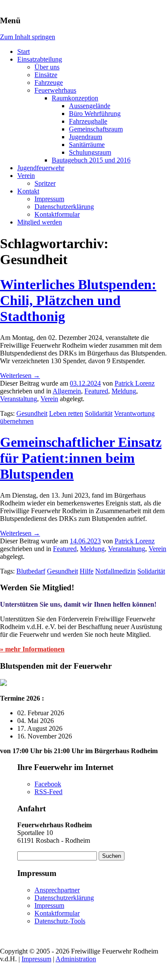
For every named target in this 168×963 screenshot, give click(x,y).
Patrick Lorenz (135, 383)
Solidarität (98, 413)
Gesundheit (31, 413)
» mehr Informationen (32, 649)
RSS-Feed (48, 791)
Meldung (124, 391)
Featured (96, 391)
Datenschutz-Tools (59, 921)
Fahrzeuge (48, 82)
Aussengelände (89, 105)
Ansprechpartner (57, 890)
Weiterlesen (20, 375)
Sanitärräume (87, 144)
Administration (76, 959)
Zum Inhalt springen (27, 37)
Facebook (47, 784)
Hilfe (86, 571)
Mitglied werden (39, 222)
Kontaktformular (57, 214)
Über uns (46, 67)
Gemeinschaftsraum (96, 129)
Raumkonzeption (75, 98)
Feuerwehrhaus (55, 90)
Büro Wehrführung (95, 113)
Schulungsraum (90, 152)
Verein (26, 175)
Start (23, 51)
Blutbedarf (30, 571)
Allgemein (67, 391)
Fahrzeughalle (88, 121)
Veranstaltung (18, 398)
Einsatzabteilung (39, 59)
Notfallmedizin (115, 571)
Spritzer (45, 183)
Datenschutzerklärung (64, 206)
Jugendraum (85, 136)
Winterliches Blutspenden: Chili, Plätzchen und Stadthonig (78, 300)
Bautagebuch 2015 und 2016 (91, 160)
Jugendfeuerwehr (40, 167)
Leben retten (66, 413)
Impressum (49, 199)
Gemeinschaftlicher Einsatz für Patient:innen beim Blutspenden (81, 458)
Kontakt (28, 191)
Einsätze (45, 74)
